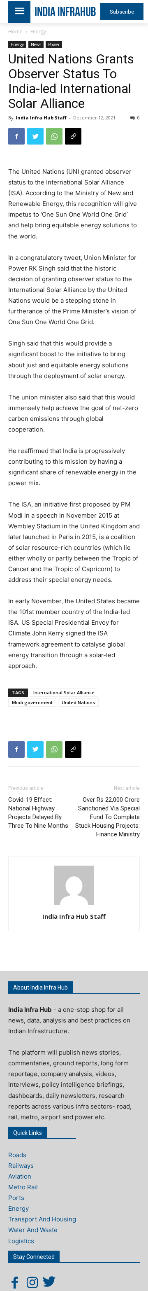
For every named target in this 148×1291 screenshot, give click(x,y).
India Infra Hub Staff (41, 117)
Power (54, 44)
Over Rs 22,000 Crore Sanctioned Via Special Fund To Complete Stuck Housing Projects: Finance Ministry (107, 817)
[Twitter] (35, 136)
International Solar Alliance (64, 692)
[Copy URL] (73, 136)
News (36, 44)
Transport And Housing (42, 1219)
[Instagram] (32, 1282)
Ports (16, 1198)
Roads (17, 1155)
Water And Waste (33, 1230)
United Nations (78, 702)
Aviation (19, 1176)
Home (15, 31)
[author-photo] (74, 904)
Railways (21, 1166)
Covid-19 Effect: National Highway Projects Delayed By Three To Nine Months (38, 812)
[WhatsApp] (54, 136)
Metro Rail (23, 1187)
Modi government (32, 702)
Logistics (21, 1241)
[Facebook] (16, 136)
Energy (38, 31)
